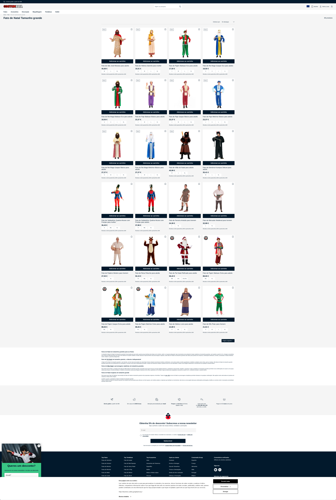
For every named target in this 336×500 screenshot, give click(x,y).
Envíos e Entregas (174, 463)
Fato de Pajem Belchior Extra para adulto (150, 324)
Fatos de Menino (106, 466)
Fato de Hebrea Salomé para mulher (148, 66)
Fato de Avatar (128, 460)
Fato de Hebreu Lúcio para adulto (181, 324)
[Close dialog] (38, 445)
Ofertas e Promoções (175, 475)
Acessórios (14, 12)
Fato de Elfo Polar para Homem (214, 324)
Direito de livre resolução (176, 472)
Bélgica (194, 475)
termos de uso (181, 434)
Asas (147, 460)
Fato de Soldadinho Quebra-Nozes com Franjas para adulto (149, 221)
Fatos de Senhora (106, 460)
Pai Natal (109, 359)
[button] (332, 6)
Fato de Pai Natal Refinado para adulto (183, 273)
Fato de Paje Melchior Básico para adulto (217, 117)
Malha (148, 469)
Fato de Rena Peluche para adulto (147, 273)
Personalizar (224, 486)
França (193, 463)
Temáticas (48, 12)
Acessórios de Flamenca (153, 463)
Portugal (194, 472)
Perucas (148, 475)
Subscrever (168, 441)
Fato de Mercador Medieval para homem (217, 220)
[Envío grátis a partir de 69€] (112, 403)
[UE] (308, 6)
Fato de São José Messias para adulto (115, 66)
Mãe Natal (110, 366)
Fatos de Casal (106, 475)
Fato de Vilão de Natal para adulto (181, 167)
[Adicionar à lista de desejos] (131, 29)
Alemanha (194, 466)
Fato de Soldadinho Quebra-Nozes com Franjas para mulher (116, 221)
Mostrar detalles (124, 496)
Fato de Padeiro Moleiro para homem (115, 273)
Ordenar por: (216, 22)
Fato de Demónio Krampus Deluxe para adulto (217, 168)
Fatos (5, 12)
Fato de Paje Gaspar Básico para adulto (183, 117)
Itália (193, 469)
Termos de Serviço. (188, 445)
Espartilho (149, 466)
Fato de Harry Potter (129, 466)
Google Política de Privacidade (172, 445)
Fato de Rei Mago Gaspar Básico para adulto (115, 168)
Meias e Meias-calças (152, 472)
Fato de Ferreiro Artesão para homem (182, 220)
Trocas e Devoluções (175, 469)
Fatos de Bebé (106, 472)
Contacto (171, 460)
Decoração (25, 12)
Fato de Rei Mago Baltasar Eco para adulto (117, 117)
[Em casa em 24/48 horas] (134, 403)
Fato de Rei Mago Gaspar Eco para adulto (218, 66)
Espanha (194, 460)
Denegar (225, 491)
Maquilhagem (37, 12)
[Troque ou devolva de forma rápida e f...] (179, 403)
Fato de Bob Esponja (130, 463)
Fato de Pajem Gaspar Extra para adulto (116, 324)
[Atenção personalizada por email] (156, 403)
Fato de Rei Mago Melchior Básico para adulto (149, 168)
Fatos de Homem (106, 463)
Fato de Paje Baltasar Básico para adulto (150, 117)
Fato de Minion (128, 472)
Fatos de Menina (106, 469)
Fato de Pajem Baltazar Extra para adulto (217, 273)
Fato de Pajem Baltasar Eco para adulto (183, 66)
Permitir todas (225, 481)
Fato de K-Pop (128, 469)
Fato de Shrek (128, 475)
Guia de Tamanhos (174, 466)
